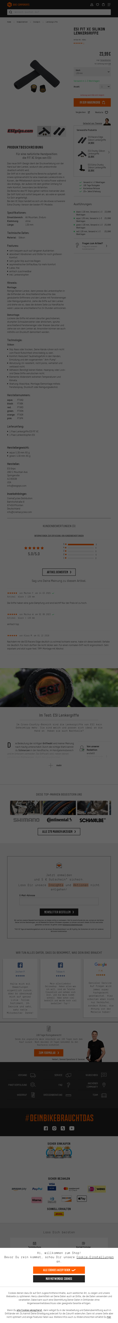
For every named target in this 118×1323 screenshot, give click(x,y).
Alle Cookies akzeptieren (56, 1270)
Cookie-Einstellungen (95, 1257)
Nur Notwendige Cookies (59, 1279)
